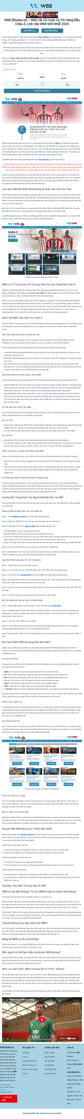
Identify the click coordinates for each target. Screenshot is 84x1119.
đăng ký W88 (30, 526)
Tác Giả (25, 1074)
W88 (57, 143)
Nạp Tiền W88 (50, 1057)
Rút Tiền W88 (49, 1061)
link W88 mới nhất (18, 516)
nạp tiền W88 (25, 575)
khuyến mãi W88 (27, 835)
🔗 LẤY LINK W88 (7, 1098)
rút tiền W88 (56, 606)
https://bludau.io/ (44, 159)
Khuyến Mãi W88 (50, 1069)
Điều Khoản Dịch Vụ (29, 1065)
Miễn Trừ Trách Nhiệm (30, 1069)
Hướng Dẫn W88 (50, 1074)
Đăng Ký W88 (49, 1053)
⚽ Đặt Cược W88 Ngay (42, 91)
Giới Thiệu (25, 1053)
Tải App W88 (49, 1065)
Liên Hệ (25, 1057)
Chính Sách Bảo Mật (29, 1061)
